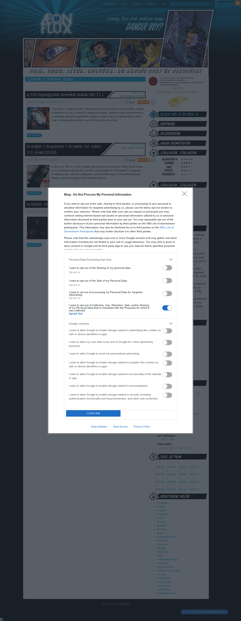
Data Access (120, 426)
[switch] (167, 267)
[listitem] (120, 259)
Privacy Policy (142, 426)
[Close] (185, 194)
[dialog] (120, 310)
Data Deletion (99, 426)
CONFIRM (93, 413)
